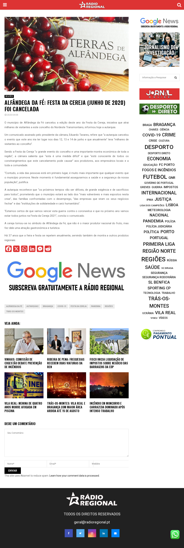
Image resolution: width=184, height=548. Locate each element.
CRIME (169, 134)
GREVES (145, 187)
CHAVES (153, 129)
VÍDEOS (163, 317)
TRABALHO (168, 293)
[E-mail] (115, 533)
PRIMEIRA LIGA (159, 244)
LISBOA (172, 205)
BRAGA (147, 125)
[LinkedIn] (104, 533)
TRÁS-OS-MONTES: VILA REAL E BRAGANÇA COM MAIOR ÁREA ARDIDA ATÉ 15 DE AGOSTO (66, 407)
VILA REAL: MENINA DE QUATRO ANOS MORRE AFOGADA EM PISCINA (23, 407)
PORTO (167, 231)
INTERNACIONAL (159, 192)
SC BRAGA (167, 268)
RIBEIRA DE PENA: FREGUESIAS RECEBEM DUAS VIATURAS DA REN (65, 363)
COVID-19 (62, 306)
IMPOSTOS (171, 187)
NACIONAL (159, 215)
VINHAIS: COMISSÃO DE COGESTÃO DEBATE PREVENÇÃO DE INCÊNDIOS (23, 363)
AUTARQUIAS (32, 306)
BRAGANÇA (48, 306)
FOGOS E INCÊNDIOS (159, 170)
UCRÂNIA (148, 313)
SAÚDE (152, 267)
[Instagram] (92, 533)
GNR (172, 178)
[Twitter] (80, 533)
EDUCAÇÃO (150, 165)
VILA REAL (165, 312)
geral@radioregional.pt (92, 522)
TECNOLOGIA (151, 293)
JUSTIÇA (163, 199)
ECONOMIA (159, 158)
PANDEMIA (95, 306)
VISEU (154, 318)
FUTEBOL (155, 177)
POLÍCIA (170, 221)
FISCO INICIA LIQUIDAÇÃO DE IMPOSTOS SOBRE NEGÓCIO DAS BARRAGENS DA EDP (109, 363)
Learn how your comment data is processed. (74, 475)
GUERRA (157, 187)
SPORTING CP (159, 288)
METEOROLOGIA (159, 210)
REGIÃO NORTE (159, 251)
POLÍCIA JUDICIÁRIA (159, 226)
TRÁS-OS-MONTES (14, 312)
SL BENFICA (159, 282)
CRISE (153, 140)
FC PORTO (167, 165)
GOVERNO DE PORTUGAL (159, 182)
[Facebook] (69, 533)
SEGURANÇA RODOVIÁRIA (159, 277)
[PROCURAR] (176, 77)
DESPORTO (159, 147)
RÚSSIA (172, 260)
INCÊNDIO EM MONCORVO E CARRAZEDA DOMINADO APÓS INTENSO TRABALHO (107, 407)
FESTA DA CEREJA (79, 306)
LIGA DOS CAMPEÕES (152, 205)
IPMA (150, 199)
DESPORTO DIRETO (159, 153)
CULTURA (164, 140)
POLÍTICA (151, 232)
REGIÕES (9, 96)
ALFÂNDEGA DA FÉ (14, 306)
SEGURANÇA (159, 273)
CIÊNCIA (164, 129)
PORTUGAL (159, 238)
